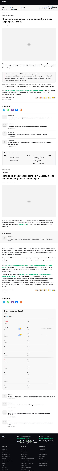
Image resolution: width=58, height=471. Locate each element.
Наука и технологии (7, 460)
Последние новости (11, 153)
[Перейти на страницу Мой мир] (27, 442)
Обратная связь (43, 465)
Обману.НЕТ (24, 469)
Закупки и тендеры (43, 461)
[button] (3, 109)
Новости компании (43, 454)
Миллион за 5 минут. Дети (27, 463)
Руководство (42, 452)
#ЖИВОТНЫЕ (5, 172)
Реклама (41, 460)
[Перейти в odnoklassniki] (20, 110)
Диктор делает (24, 454)
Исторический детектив (26, 460)
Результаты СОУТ (43, 463)
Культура (4, 467)
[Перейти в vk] (16, 110)
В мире (4, 458)
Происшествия (6, 454)
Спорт (3, 463)
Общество (4, 450)
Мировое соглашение (26, 467)
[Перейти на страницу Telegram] (35, 441)
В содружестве (6, 456)
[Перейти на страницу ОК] (24, 441)
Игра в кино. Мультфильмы (27, 458)
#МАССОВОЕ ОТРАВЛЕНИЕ (8, 15)
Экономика (5, 452)
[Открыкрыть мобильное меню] (55, 2)
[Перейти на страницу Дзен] (29, 441)
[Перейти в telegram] (3, 110)
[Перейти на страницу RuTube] (32, 441)
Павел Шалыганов (10, 97)
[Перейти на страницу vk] (18, 441)
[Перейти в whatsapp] (8, 110)
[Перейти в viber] (12, 110)
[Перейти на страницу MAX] (21, 441)
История (41, 450)
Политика (4, 449)
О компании (42, 449)
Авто (3, 465)
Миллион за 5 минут (26, 461)
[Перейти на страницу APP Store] (51, 441)
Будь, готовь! (24, 450)
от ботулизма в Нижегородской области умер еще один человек (24, 90)
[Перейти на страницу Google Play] (43, 441)
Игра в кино (23, 456)
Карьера (41, 458)
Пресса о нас (42, 456)
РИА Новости (23, 224)
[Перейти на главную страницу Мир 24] (4, 2)
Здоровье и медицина (7, 461)
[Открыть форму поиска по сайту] (49, 2)
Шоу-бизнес (5, 469)
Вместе (22, 449)
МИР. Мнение (24, 465)
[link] (11, 116)
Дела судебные (24, 452)
